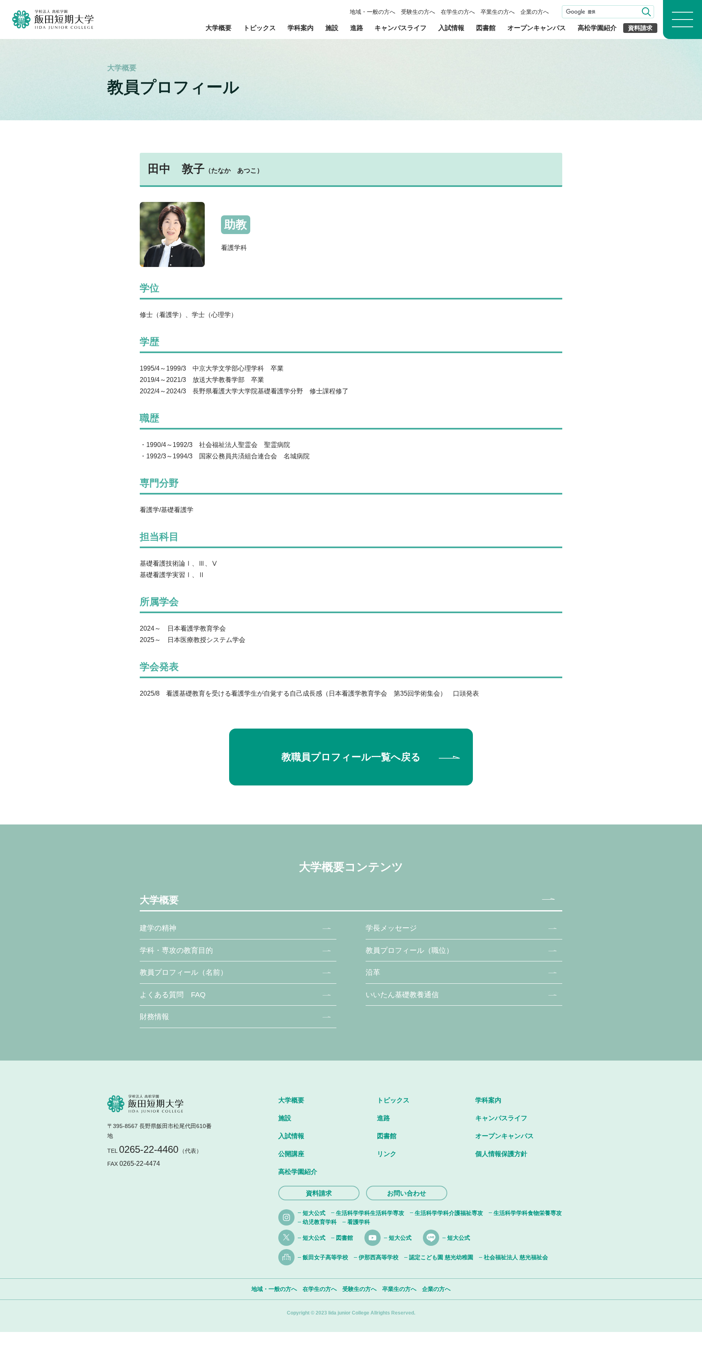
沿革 (373, 972)
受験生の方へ (418, 12)
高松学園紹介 (597, 27)
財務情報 (154, 1017)
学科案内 (301, 27)
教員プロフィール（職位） (409, 950)
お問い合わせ (406, 1193)
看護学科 (358, 1222)
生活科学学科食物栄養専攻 (528, 1213)
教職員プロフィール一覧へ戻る (351, 756)
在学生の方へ (458, 12)
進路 (356, 27)
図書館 (486, 27)
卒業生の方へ (498, 12)
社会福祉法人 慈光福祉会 (516, 1257)
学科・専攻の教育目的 (176, 950)
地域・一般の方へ (372, 12)
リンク (386, 1153)
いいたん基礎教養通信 (402, 995)
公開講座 (291, 1153)
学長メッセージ (391, 928)
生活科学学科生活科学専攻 (370, 1213)
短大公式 (314, 1213)
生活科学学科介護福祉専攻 (449, 1213)
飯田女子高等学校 (325, 1257)
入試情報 (451, 27)
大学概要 (219, 27)
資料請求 (640, 27)
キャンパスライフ (401, 27)
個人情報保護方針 (501, 1153)
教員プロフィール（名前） (184, 972)
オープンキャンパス (536, 27)
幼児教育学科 (320, 1222)
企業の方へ (534, 12)
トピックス (259, 27)
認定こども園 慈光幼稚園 (441, 1257)
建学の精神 (158, 928)
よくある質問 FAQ (173, 995)
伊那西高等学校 (379, 1257)
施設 (331, 27)
